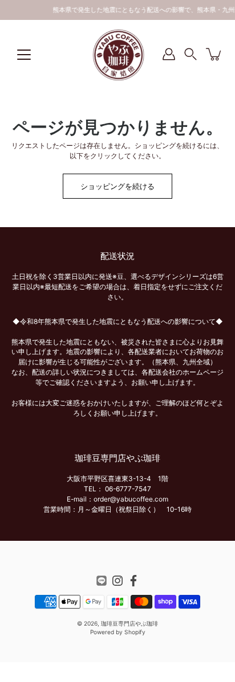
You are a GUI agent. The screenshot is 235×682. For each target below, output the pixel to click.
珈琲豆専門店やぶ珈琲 (129, 623)
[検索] (193, 56)
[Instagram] (117, 580)
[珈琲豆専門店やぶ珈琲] (118, 54)
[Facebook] (133, 580)
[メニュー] (24, 55)
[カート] (214, 54)
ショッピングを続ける (117, 186)
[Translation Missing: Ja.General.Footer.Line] (101, 580)
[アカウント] (169, 54)
